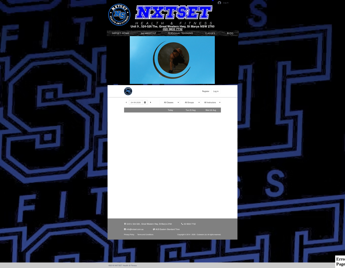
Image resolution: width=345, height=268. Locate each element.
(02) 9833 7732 (172, 29)
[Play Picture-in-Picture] (230, 80)
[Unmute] (114, 80)
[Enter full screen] (234, 80)
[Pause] (110, 80)
